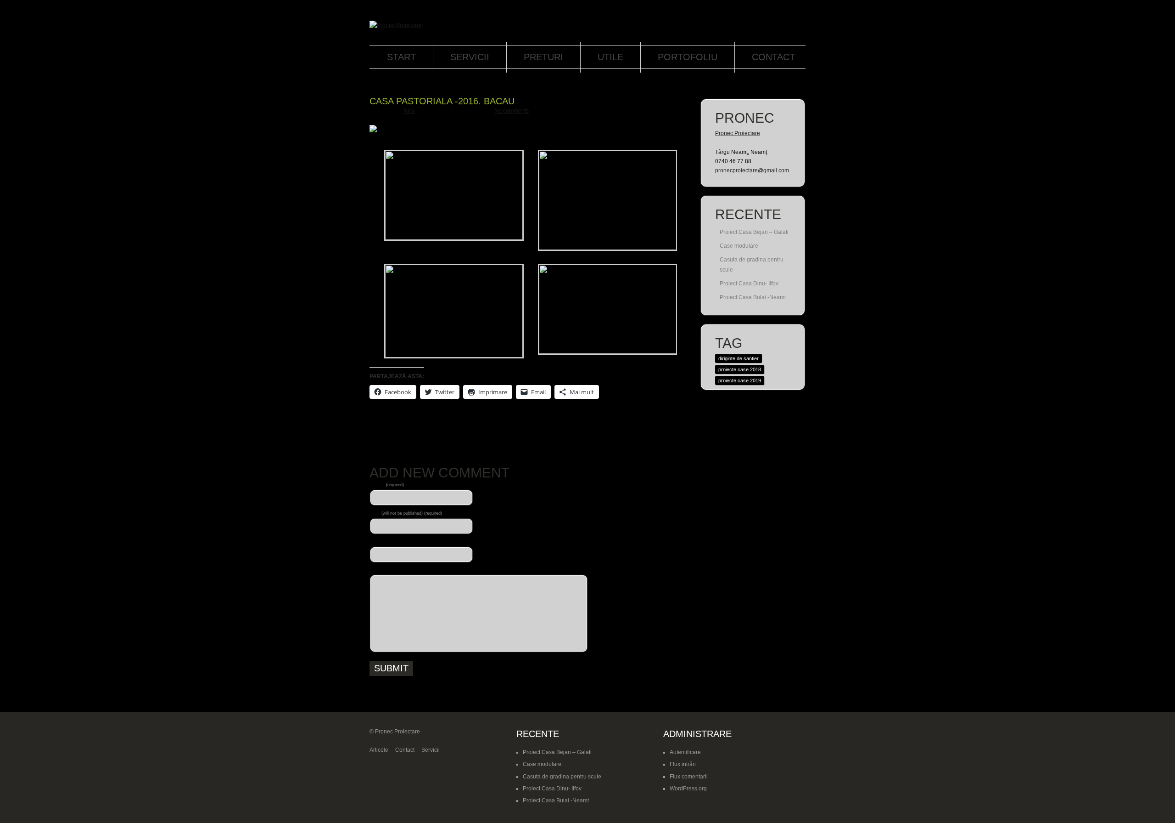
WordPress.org (688, 788)
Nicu (409, 111)
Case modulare (739, 246)
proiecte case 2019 (739, 380)
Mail (405, 513)
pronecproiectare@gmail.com (752, 170)
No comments (511, 111)
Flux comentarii (689, 776)
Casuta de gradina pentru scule (562, 776)
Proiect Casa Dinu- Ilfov (749, 283)
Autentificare (685, 752)
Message (380, 570)
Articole (378, 750)
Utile (610, 57)
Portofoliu (687, 57)
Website (379, 541)
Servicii (469, 57)
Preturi (543, 57)
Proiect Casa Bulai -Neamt (753, 297)
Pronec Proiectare (737, 133)
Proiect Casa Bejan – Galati (754, 232)
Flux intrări (683, 764)
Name (386, 484)
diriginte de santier (738, 358)
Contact (773, 57)
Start (401, 57)
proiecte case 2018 (739, 369)
